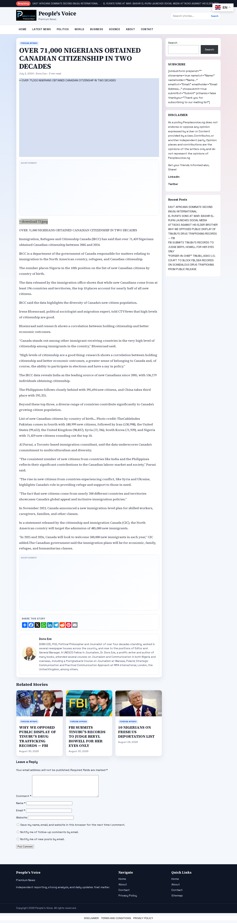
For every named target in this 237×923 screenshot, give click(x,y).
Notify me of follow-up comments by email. (49, 832)
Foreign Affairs (29, 43)
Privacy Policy (127, 895)
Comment (23, 796)
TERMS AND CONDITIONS (116, 918)
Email (20, 810)
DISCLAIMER (91, 918)
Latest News (41, 29)
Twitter (173, 184)
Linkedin (174, 177)
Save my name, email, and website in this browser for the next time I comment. (72, 825)
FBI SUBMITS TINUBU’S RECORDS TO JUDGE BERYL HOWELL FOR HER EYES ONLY (87, 736)
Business (96, 29)
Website (21, 817)
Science (114, 29)
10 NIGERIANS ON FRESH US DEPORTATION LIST (136, 732)
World (79, 29)
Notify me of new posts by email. (42, 839)
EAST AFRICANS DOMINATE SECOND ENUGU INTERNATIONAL (65, 3)
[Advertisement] (89, 189)
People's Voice (57, 13)
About (130, 29)
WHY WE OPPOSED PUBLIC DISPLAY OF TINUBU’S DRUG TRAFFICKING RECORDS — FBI (37, 736)
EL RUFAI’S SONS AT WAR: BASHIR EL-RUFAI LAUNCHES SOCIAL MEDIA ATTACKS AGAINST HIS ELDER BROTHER (163, 3)
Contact (147, 29)
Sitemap (177, 895)
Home (22, 29)
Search (214, 16)
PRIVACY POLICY (143, 918)
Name (21, 803)
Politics (63, 29)
